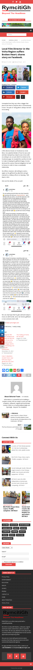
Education (13, 525)
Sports (12, 535)
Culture (5, 525)
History (23, 528)
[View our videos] (20, 2)
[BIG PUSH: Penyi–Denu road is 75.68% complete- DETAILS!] (11, 497)
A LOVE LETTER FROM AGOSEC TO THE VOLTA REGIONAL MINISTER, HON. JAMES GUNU (21, 448)
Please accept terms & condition (13, 562)
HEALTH (4, 585)
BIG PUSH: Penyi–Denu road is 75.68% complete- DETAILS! (11, 509)
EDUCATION (5, 582)
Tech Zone (20, 535)
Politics (22, 531)
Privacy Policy (5, 577)
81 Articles (25, 396)
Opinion (14, 531)
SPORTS (4, 588)
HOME (3, 597)
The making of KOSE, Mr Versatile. (22, 335)
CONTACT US (5, 594)
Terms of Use (5, 603)
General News (7, 528)
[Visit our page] (13, 2)
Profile (5, 535)
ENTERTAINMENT (6, 580)
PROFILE (4, 591)
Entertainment (24, 525)
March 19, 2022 (7, 62)
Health (16, 528)
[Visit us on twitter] (16, 2)
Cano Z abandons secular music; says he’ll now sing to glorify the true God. (8, 358)
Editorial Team (18, 62)
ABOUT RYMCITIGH (7, 600)
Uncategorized (7, 538)
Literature (6, 531)
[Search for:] (16, 34)
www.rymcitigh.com (12, 323)
